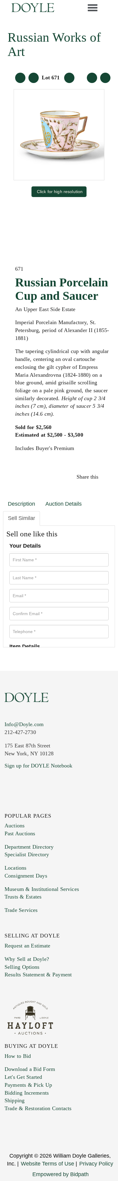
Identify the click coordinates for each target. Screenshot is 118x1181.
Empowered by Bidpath (60, 1174)
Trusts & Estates (23, 897)
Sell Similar (21, 518)
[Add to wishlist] (105, 78)
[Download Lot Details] (92, 78)
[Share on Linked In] (105, 477)
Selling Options (22, 967)
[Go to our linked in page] (8, 805)
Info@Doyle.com (24, 724)
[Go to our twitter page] (7, 805)
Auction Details (63, 504)
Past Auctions (20, 833)
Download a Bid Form (30, 1069)
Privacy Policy (96, 1164)
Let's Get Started (23, 1077)
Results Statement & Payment (38, 974)
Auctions (15, 826)
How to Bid (18, 1056)
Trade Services (21, 910)
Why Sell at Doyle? (27, 959)
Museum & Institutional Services (42, 889)
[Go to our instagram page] (106, 477)
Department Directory (29, 847)
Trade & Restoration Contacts (38, 1108)
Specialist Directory (27, 854)
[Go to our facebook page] (5, 805)
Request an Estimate (28, 946)
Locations (15, 868)
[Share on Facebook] (102, 477)
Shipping (15, 1100)
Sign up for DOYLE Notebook (38, 766)
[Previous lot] (33, 78)
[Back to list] (20, 78)
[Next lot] (69, 78)
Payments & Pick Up (28, 1085)
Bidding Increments (27, 1093)
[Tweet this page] (103, 477)
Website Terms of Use (47, 1164)
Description (21, 504)
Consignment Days (26, 876)
